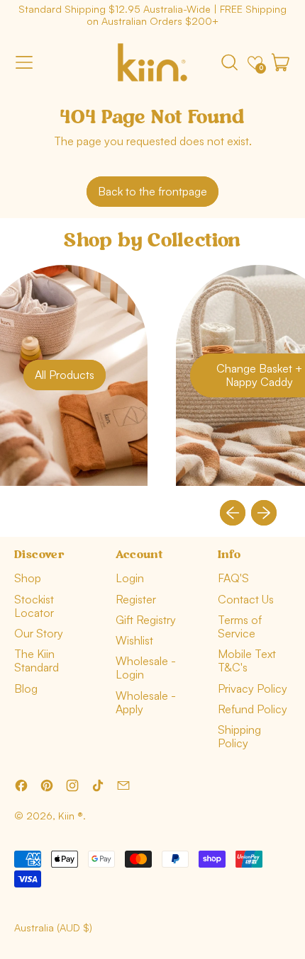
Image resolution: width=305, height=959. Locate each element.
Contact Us (246, 599)
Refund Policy (252, 709)
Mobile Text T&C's (247, 660)
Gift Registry (146, 620)
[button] (229, 62)
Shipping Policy (239, 736)
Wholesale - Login (146, 667)
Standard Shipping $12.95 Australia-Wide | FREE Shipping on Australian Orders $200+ (152, 15)
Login (130, 578)
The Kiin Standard (36, 660)
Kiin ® (70, 816)
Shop (27, 578)
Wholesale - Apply (146, 702)
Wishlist (134, 640)
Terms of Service (240, 626)
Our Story (38, 633)
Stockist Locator (34, 606)
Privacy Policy (252, 688)
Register (136, 599)
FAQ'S (233, 578)
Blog (26, 688)
